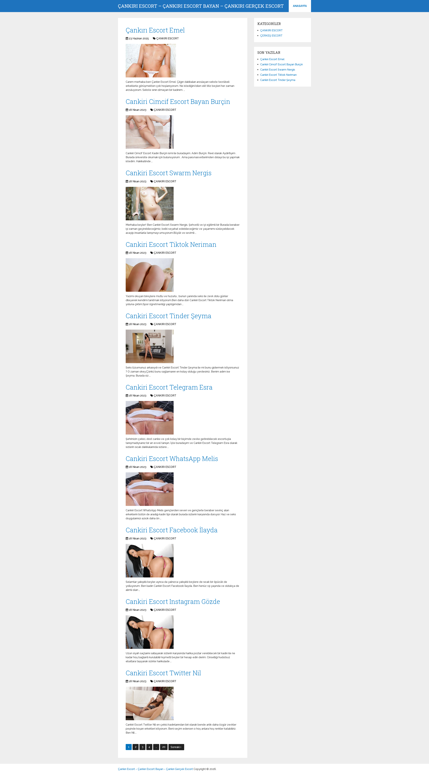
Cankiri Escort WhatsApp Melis (172, 458)
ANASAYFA (300, 6)
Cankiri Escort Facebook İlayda (172, 530)
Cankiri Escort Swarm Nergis (168, 173)
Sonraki (175, 747)
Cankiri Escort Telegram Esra (169, 387)
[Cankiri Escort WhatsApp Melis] (150, 489)
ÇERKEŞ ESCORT (271, 35)
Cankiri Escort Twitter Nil (163, 673)
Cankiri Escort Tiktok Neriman (171, 244)
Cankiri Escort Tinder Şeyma (168, 316)
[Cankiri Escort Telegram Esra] (150, 418)
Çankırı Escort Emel (155, 30)
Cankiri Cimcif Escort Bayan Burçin (178, 101)
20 (163, 747)
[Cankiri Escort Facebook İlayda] (150, 560)
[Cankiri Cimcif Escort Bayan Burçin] (150, 132)
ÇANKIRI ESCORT (167, 38)
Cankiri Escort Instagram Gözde (173, 601)
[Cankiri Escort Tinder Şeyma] (150, 346)
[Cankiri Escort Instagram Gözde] (150, 632)
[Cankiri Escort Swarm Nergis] (150, 203)
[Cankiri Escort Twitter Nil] (150, 703)
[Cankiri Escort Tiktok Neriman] (150, 275)
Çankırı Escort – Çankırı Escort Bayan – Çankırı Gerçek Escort (201, 6)
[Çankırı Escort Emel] (151, 60)
